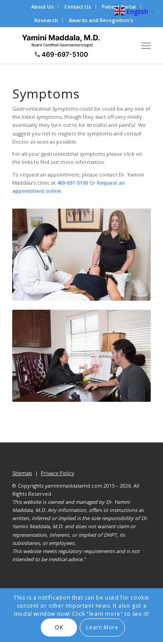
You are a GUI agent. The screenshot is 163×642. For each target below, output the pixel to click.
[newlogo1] (67, 46)
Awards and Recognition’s (101, 20)
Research (46, 20)
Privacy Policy (57, 473)
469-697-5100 (73, 182)
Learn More (102, 627)
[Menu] (146, 45)
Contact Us (77, 6)
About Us (42, 6)
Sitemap (22, 473)
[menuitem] (42, 7)
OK (59, 627)
